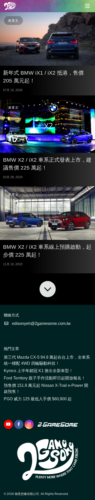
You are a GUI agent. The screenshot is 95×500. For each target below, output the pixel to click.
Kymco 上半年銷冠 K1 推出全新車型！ (38, 371)
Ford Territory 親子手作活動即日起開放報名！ (44, 378)
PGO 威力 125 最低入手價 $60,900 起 (38, 399)
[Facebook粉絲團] (18, 424)
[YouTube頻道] (8, 424)
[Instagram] (29, 424)
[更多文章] (48, 289)
